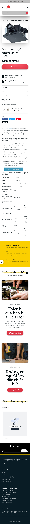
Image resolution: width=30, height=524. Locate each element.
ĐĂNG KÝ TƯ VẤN (13, 169)
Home (3, 20)
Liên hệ (3, 474)
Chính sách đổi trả (6, 479)
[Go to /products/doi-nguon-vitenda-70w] (8, 109)
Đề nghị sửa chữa (15, 333)
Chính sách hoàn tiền (6, 481)
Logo (8, 7)
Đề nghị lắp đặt (15, 390)
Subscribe (24, 450)
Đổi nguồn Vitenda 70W (17, 108)
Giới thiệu (4, 472)
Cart (28, 7)
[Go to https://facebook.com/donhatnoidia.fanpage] (2, 463)
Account (25, 7)
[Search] (27, 13)
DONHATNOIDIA (17, 521)
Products (7, 20)
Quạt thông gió (8, 128)
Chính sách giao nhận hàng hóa (9, 477)
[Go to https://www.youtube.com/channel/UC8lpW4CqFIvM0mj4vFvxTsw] (4, 463)
